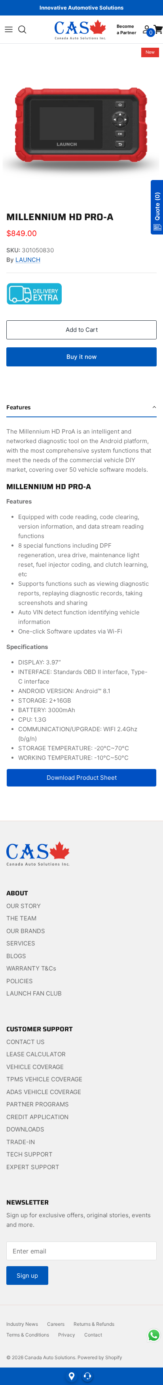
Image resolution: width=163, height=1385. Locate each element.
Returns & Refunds (94, 1324)
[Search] (26, 29)
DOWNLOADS (25, 1129)
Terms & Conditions (27, 1335)
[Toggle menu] (8, 29)
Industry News (22, 1324)
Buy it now (81, 356)
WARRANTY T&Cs (31, 968)
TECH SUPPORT (29, 1154)
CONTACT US (25, 1042)
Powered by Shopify (100, 1357)
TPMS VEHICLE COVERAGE (44, 1079)
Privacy (66, 1335)
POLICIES (19, 981)
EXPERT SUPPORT (32, 1167)
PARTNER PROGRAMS (37, 1104)
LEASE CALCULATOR (36, 1054)
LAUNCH (27, 259)
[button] (81, 407)
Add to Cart (82, 329)
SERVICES (20, 943)
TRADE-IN (20, 1142)
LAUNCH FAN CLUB (34, 993)
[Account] (146, 29)
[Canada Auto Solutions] (80, 29)
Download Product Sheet (82, 777)
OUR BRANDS (25, 931)
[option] (81, 125)
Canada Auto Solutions (50, 1357)
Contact (93, 1335)
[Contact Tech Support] (87, 1376)
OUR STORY (23, 906)
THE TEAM (21, 918)
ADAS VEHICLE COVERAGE (43, 1092)
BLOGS (16, 956)
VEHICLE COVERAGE (35, 1067)
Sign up (27, 1275)
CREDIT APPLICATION (37, 1117)
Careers (55, 1324)
